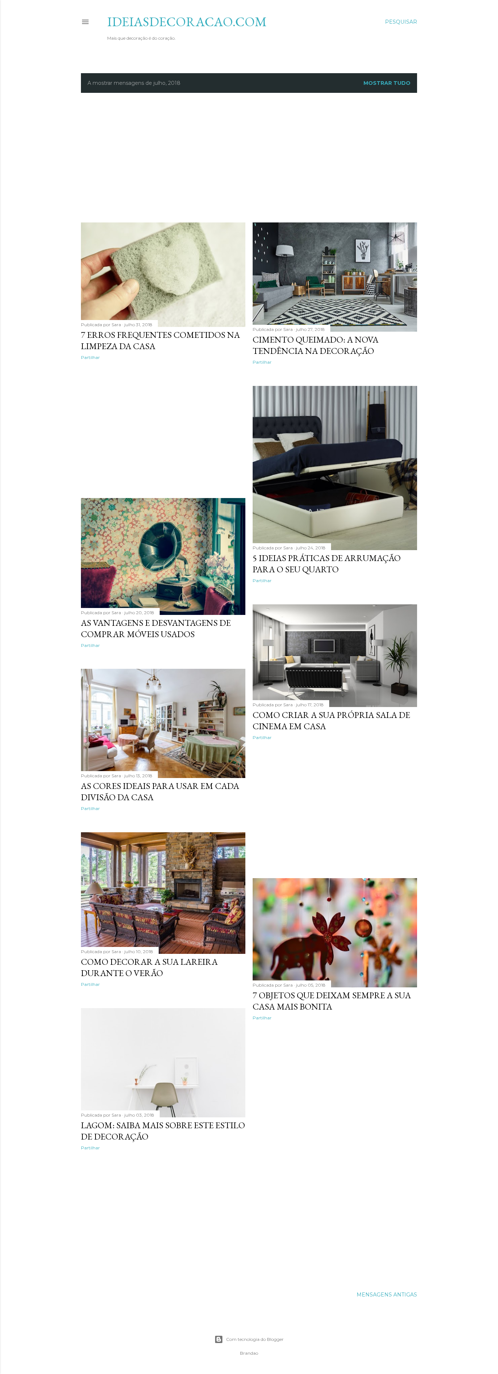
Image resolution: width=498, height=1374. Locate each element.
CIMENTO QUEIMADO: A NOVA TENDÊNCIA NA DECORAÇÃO (315, 345)
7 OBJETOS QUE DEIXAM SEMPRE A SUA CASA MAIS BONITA (332, 1001)
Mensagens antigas (387, 1294)
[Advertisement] (258, 156)
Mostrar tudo (387, 83)
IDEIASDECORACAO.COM (187, 21)
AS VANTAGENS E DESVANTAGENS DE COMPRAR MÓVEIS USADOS (156, 628)
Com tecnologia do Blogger (255, 1339)
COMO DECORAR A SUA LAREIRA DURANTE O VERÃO (149, 967)
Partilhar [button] (90, 357)
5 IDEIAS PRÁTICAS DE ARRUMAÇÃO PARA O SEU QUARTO (327, 563)
